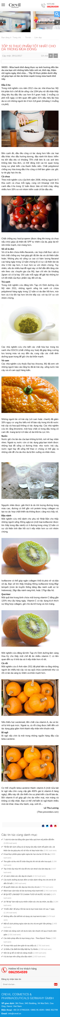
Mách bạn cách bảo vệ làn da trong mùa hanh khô (30, 891)
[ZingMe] (51, 825)
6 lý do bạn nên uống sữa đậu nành (24, 957)
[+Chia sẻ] (35, 824)
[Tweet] (47, 825)
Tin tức (28, 37)
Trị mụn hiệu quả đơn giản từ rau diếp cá (27, 946)
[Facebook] (43, 825)
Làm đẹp (38, 37)
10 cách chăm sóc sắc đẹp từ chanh (25, 876)
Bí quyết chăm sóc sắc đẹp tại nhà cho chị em (28, 887)
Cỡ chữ (44, 56)
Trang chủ (17, 37)
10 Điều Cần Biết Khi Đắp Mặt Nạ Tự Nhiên (28, 949)
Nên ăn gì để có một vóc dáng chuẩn (25, 953)
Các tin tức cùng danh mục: (19, 834)
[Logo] (15, 5)
